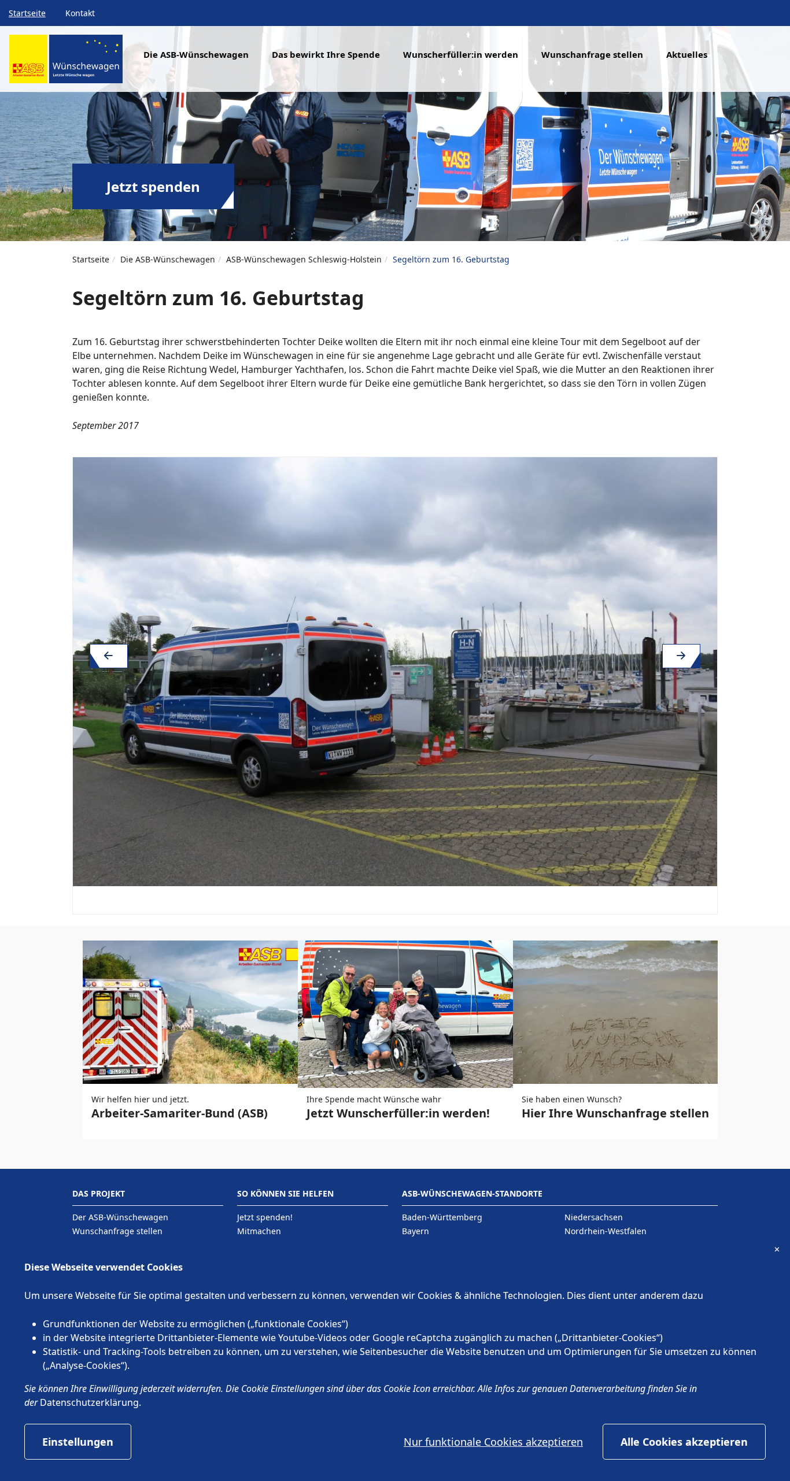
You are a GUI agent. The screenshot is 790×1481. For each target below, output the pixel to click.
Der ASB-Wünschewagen (120, 1217)
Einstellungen (77, 1442)
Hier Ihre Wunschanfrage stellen (615, 1113)
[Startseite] (66, 63)
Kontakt (80, 13)
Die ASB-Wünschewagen (167, 259)
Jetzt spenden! (265, 1217)
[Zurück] (109, 656)
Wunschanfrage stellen (592, 54)
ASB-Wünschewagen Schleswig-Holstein (304, 259)
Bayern (415, 1230)
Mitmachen (259, 1230)
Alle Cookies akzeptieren (684, 1442)
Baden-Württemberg (442, 1217)
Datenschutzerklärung (89, 1402)
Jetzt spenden (153, 186)
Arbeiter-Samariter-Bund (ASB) (179, 1113)
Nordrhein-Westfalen (605, 1230)
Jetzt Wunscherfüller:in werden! (398, 1113)
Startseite (27, 13)
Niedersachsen (593, 1217)
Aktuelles (686, 54)
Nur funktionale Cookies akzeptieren (493, 1442)
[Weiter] (681, 656)
